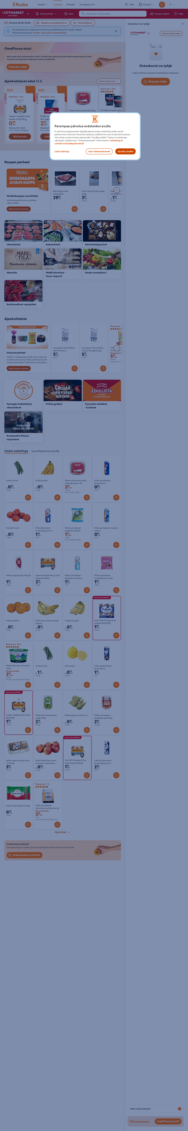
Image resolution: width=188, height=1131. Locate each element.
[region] (95, 136)
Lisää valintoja (62, 151)
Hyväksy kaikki (125, 151)
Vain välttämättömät (99, 151)
